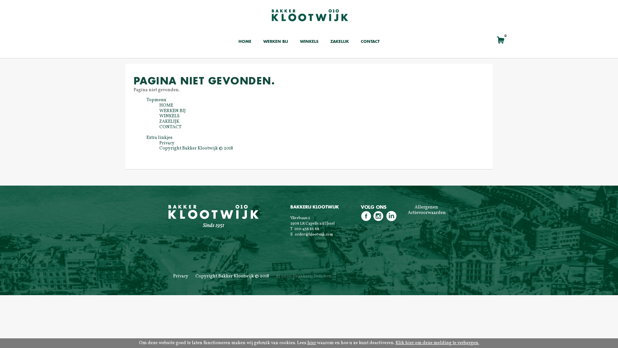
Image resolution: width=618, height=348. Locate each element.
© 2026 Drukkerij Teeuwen (304, 276)
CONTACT (370, 42)
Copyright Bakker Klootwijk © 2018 (232, 276)
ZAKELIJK (339, 42)
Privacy (180, 276)
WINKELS (309, 42)
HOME (245, 42)
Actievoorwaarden (427, 213)
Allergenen (426, 207)
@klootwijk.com (319, 234)
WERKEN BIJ (275, 42)
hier (311, 343)
